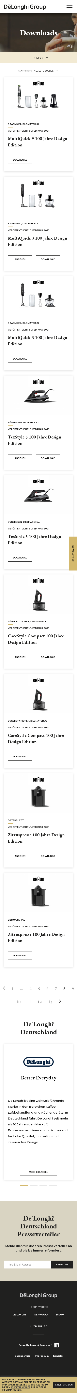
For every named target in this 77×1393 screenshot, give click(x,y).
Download (20, 159)
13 (50, 1001)
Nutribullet (38, 1326)
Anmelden (62, 1264)
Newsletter (73, 553)
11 (29, 1001)
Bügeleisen (15, 422)
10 (18, 1001)
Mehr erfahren (38, 1172)
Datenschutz (22, 1356)
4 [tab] (53, 1186)
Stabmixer (14, 124)
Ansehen (20, 259)
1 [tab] (24, 1186)
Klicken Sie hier (20, 1387)
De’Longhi (19, 1314)
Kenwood (41, 1314)
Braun (60, 1314)
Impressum (42, 1356)
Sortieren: (25, 70)
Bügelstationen (18, 621)
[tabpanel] (38, 1112)
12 (40, 1001)
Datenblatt (30, 223)
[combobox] (45, 71)
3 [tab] (43, 1186)
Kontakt (58, 1356)
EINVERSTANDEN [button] (64, 1385)
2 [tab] (34, 1186)
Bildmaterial (31, 124)
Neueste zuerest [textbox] (44, 70)
